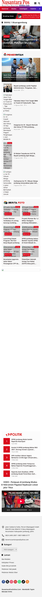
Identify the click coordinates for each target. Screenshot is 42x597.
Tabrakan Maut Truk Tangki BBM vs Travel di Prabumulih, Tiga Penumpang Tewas (26, 102)
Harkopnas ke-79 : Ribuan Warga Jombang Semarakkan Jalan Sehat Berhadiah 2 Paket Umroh (26, 182)
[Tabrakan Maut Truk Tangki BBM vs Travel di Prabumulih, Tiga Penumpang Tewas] (7, 103)
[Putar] (4, 510)
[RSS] (27, 581)
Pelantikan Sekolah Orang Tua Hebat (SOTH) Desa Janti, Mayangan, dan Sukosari (29, 261)
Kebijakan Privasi (8, 562)
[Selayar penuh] (37, 510)
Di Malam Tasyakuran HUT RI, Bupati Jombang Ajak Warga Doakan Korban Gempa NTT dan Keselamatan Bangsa (25, 154)
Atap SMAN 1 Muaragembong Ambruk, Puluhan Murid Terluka (20, 41)
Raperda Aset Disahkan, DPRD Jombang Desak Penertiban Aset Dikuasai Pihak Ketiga (23, 473)
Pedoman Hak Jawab (9, 569)
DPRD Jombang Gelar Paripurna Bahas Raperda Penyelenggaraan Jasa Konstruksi (23, 465)
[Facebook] (3, 581)
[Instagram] (11, 581)
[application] (21, 501)
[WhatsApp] (19, 581)
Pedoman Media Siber (10, 572)
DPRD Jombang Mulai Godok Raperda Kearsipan (21, 440)
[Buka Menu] (35, 3)
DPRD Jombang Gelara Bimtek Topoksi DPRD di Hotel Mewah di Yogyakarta (30, 241)
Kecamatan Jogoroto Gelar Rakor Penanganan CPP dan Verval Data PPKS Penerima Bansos (11, 261)
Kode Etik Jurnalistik (9, 566)
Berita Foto (8, 214)
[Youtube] (15, 581)
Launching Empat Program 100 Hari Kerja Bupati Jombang (11, 241)
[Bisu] (34, 510)
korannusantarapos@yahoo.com (17, 540)
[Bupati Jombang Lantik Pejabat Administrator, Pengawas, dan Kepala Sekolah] (7, 88)
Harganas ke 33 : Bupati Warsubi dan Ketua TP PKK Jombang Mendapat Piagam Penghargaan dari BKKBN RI (26, 126)
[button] (39, 3)
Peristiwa (6, 36)
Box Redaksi (6, 559)
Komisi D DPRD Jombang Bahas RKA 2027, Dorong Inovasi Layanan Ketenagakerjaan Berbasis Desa (24, 448)
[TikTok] (23, 581)
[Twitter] (7, 581)
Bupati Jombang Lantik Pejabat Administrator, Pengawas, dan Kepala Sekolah (25, 87)
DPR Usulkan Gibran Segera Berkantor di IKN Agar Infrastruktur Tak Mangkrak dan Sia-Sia (24, 457)
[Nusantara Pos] (15, 3)
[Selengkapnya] (21, 54)
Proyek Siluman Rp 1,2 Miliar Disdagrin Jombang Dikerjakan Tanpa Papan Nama (30, 220)
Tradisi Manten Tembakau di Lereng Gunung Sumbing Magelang (10, 220)
